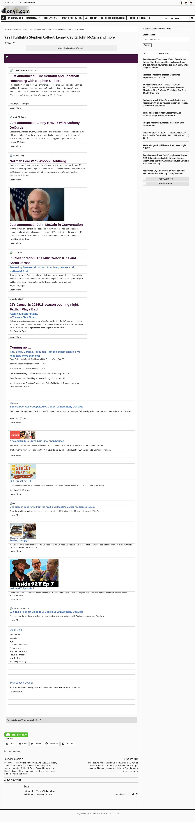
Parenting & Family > (19, 661)
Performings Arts (14, 751)
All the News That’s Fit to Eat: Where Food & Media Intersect (93, 545)
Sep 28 (61, 359)
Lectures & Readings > (19, 644)
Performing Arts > (17, 648)
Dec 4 (26, 386)
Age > (12, 641)
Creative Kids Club (44, 450)
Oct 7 (43, 368)
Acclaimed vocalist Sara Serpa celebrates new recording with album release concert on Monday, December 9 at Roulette (165, 103)
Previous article (14, 759)
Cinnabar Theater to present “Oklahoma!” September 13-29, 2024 (161, 76)
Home (16, 29)
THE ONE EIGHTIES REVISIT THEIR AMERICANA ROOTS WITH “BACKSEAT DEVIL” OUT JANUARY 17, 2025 (166, 135)
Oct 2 (44, 363)
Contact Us (8, 3)
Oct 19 (66, 373)
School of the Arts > (18, 651)
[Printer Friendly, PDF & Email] (16, 734)
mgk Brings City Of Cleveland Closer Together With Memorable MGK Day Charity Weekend (164, 172)
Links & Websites (71, 18)
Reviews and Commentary (24, 18)
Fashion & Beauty (139, 18)
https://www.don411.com (42, 794)
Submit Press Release (26, 3)
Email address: (149, 34)
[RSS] (191, 2)
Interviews (50, 18)
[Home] (3, 18)
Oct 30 (62, 378)
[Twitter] (186, 2)
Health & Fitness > (17, 654)
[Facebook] (181, 2)
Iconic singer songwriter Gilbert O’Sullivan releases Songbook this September (162, 114)
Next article (130, 759)
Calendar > (14, 638)
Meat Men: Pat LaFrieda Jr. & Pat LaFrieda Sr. (49, 545)
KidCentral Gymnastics (79, 450)
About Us (91, 18)
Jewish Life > (15, 658)
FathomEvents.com (113, 18)
